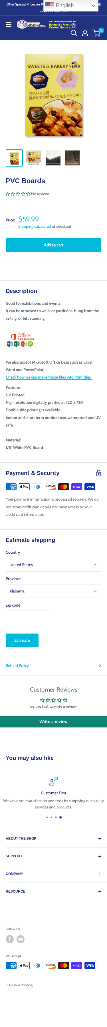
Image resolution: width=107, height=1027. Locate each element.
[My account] (85, 33)
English (64, 5)
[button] (18, 193)
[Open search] (74, 33)
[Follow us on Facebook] (10, 939)
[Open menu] (8, 24)
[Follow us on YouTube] (21, 939)
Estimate (22, 640)
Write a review (53, 721)
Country (13, 552)
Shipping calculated (34, 226)
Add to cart (53, 245)
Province (13, 578)
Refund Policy (17, 665)
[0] (96, 33)
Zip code (13, 605)
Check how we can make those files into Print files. (49, 377)
